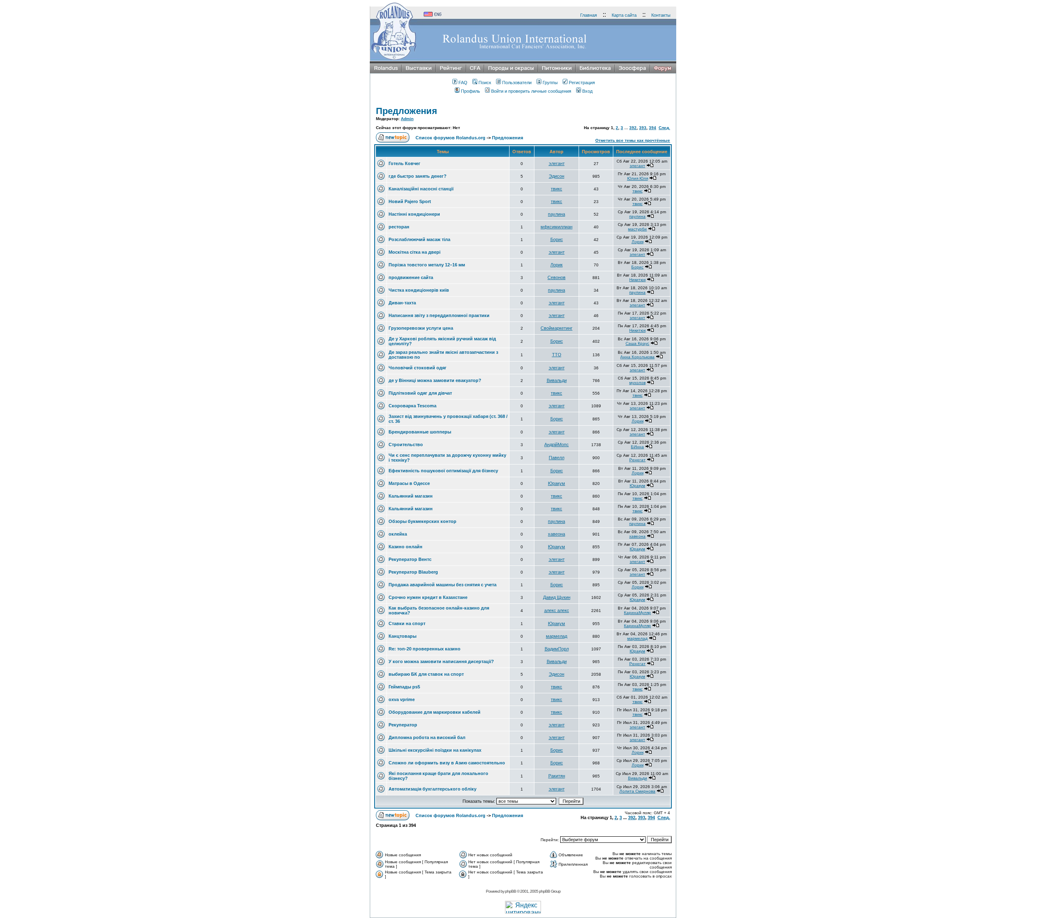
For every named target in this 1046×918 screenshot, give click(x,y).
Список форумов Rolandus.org (450, 137)
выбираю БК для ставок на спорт (426, 674)
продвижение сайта (411, 277)
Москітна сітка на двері (414, 252)
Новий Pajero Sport (410, 201)
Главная (588, 15)
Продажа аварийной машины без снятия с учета (442, 584)
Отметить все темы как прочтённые (632, 140)
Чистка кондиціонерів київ (419, 290)
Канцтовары (402, 636)
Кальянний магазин (411, 496)
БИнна (637, 446)
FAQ (462, 82)
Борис (556, 239)
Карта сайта (624, 15)
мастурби (637, 229)
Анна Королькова (637, 357)
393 (642, 127)
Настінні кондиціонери (414, 214)
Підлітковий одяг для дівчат (420, 393)
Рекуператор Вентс (410, 559)
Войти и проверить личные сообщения (531, 91)
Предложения (406, 111)
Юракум (556, 483)
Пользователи (517, 82)
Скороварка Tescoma (412, 405)
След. (664, 127)
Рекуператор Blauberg (413, 572)
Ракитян (556, 775)
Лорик (638, 241)
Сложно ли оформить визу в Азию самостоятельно (447, 762)
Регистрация (582, 82)
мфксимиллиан (556, 226)
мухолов (637, 382)
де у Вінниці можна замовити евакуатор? (435, 380)
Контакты (661, 15)
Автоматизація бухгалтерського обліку (432, 788)
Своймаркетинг (556, 328)
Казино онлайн (405, 546)
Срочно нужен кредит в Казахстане (428, 597)
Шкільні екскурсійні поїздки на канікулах (435, 750)
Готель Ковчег (404, 163)
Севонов (556, 277)
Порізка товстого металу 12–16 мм (427, 264)
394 (652, 127)
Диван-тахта (402, 302)
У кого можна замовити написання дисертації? (441, 661)
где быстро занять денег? (418, 176)
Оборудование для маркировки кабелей (435, 712)
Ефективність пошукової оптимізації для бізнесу (443, 470)
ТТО (556, 354)
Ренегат (637, 460)
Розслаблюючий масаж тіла (419, 239)
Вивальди (557, 380)
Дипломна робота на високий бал (427, 737)
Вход (587, 91)
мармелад (556, 636)
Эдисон (556, 176)
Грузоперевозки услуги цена (421, 328)
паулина (556, 214)
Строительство (406, 444)
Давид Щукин (556, 597)
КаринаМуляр (637, 612)
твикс (556, 188)
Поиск (484, 82)
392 (633, 127)
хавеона (556, 534)
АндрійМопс (556, 444)
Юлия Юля (637, 178)
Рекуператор (403, 724)
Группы (550, 82)
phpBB (510, 891)
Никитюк (637, 279)
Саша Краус (637, 343)
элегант (557, 163)
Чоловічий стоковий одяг (418, 367)
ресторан (399, 226)
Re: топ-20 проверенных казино (424, 648)
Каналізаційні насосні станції (421, 188)
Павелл (556, 457)
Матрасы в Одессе (409, 483)
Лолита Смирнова (637, 791)
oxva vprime (402, 699)
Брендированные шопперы (420, 431)
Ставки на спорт (407, 623)
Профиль (470, 91)
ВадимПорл (557, 648)
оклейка (398, 534)
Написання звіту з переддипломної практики (439, 315)
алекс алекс (556, 610)
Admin (407, 118)
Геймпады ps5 (404, 686)
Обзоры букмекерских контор (422, 521)
